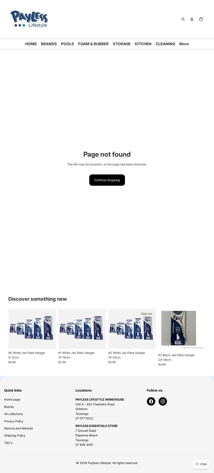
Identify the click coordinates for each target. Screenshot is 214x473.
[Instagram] (163, 401)
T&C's (8, 443)
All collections (13, 414)
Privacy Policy (13, 421)
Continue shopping (107, 180)
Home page (12, 399)
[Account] (191, 19)
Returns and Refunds (18, 428)
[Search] (183, 19)
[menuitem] (184, 43)
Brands (9, 407)
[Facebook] (151, 401)
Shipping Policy (14, 435)
